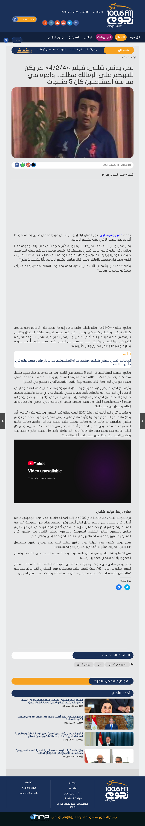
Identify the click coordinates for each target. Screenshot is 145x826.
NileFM (28, 782)
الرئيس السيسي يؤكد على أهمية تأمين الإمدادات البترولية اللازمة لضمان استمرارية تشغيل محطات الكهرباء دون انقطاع (49, 734)
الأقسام (120, 37)
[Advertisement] (72, 207)
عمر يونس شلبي (111, 235)
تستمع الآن (124, 50)
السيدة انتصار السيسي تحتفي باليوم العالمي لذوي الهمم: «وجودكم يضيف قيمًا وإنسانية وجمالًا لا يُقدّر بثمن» (52, 701)
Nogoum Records (28, 793)
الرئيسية (135, 37)
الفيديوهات (104, 37)
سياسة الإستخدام (72, 798)
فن (123, 57)
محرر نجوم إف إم (113, 174)
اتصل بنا (73, 788)
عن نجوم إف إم (72, 793)
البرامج (88, 37)
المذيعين (74, 37)
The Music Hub (28, 788)
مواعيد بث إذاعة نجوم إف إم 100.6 (72, 805)
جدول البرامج (55, 37)
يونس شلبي (83, 664)
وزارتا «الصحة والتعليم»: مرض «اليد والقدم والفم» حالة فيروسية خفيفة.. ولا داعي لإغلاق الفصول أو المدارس (49, 751)
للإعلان (72, 782)
